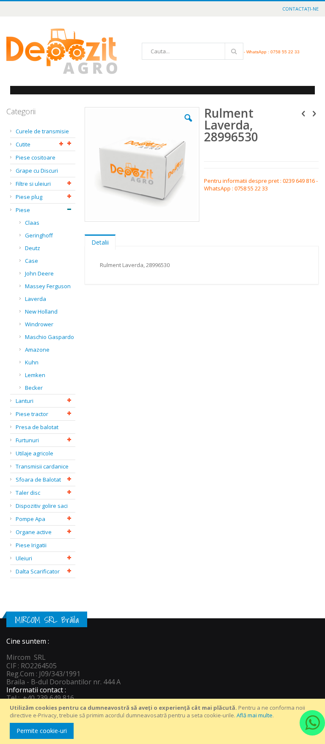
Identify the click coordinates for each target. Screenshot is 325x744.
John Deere (39, 273)
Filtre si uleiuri (33, 183)
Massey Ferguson (48, 286)
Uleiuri (24, 558)
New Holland (41, 311)
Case (31, 261)
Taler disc (28, 492)
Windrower (39, 324)
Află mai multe (255, 715)
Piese (23, 210)
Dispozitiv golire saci (42, 506)
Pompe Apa (30, 519)
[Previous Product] (303, 113)
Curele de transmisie (42, 131)
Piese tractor (32, 414)
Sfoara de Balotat (38, 479)
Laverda (35, 299)
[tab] (100, 240)
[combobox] (192, 51)
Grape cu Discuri (37, 170)
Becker (34, 387)
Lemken (35, 375)
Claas (32, 222)
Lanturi (24, 401)
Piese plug (29, 197)
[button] (188, 124)
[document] (164, 721)
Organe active (34, 532)
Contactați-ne (300, 9)
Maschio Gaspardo (49, 337)
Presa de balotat (37, 427)
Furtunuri (27, 440)
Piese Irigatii (31, 545)
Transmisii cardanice (42, 466)
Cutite (23, 144)
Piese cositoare (35, 157)
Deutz (32, 248)
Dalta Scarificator (38, 571)
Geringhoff (39, 235)
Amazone (37, 349)
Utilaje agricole (34, 453)
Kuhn (32, 362)
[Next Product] (314, 113)
